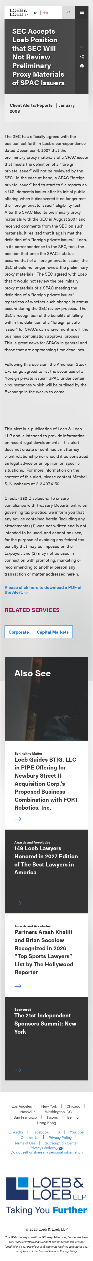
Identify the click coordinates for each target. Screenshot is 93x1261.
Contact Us (30, 1137)
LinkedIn (16, 1132)
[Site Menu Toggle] (81, 12)
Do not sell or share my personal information (46, 1152)
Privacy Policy (60, 1137)
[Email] (81, 47)
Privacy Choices (42, 1148)
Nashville (28, 1111)
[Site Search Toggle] (68, 12)
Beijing (73, 1117)
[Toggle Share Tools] (82, 56)
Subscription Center (61, 1143)
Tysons (52, 1117)
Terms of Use (25, 1143)
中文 (45, 12)
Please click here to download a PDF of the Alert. (43, 589)
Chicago (73, 1106)
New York (49, 1106)
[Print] (82, 66)
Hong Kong (46, 1122)
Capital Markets (53, 632)
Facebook (40, 1132)
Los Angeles (22, 1106)
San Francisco (25, 1117)
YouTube (77, 1132)
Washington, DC (58, 1111)
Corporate (19, 632)
